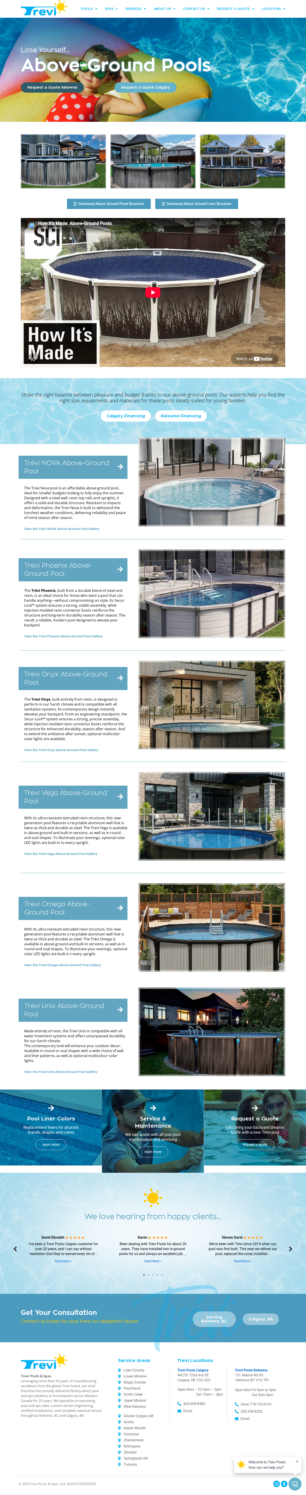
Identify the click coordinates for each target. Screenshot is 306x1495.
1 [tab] (144, 1275)
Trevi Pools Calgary (193, 1370)
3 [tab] (153, 1275)
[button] (26, 161)
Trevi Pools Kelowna (251, 1370)
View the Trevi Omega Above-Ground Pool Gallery (62, 965)
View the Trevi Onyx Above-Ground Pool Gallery (61, 750)
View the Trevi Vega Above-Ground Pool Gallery (60, 854)
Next (291, 1249)
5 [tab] (162, 1275)
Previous (15, 1249)
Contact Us (194, 9)
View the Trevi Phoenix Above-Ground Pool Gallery (63, 636)
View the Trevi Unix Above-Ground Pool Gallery (60, 1072)
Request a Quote (233, 9)
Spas (109, 9)
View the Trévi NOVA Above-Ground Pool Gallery (61, 529)
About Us (162, 9)
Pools (87, 9)
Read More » (63, 1261)
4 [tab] (157, 1275)
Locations (271, 9)
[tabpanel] (63, 1248)
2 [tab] (148, 1275)
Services (133, 9)
